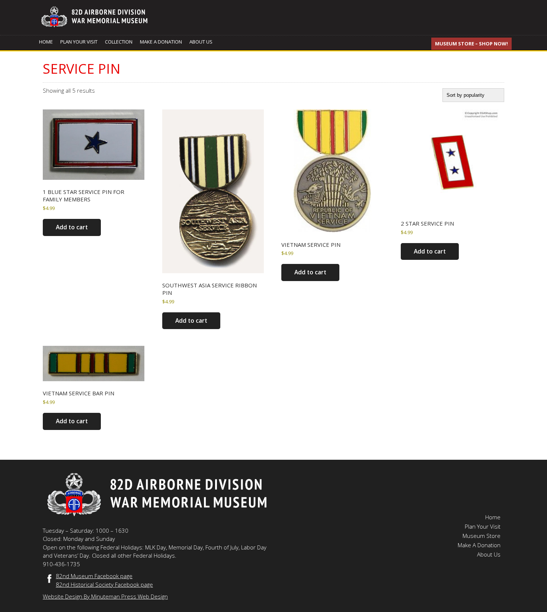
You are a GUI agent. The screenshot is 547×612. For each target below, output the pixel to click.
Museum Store (481, 535)
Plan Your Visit (78, 41)
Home (46, 41)
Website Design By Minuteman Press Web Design (105, 596)
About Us (200, 41)
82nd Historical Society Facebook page (104, 584)
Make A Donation (161, 41)
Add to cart (72, 227)
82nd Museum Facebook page (94, 576)
